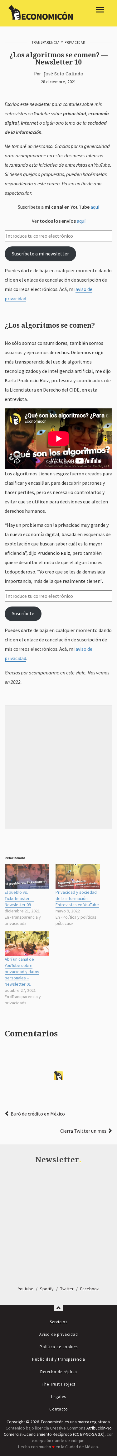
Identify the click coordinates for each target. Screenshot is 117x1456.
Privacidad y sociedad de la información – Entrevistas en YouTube (77, 898)
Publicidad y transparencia (58, 1359)
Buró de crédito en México (38, 1114)
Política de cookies (59, 1346)
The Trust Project (59, 1384)
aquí (94, 207)
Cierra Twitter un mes (83, 1131)
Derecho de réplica (58, 1371)
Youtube (25, 1289)
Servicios (58, 1322)
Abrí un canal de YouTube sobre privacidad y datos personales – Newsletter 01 (22, 971)
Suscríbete (23, 613)
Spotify (47, 1289)
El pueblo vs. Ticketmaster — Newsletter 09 (19, 898)
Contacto (58, 1409)
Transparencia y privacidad (58, 42)
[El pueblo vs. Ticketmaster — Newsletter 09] (27, 876)
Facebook (89, 1289)
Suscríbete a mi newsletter (40, 254)
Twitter (67, 1289)
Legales (58, 1396)
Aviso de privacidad (58, 1334)
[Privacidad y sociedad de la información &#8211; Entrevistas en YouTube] (78, 876)
